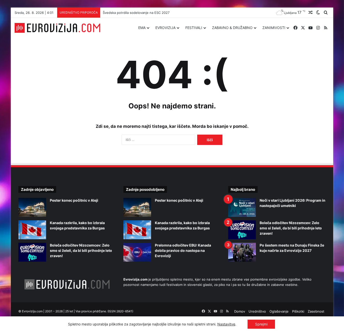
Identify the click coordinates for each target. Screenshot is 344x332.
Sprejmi (261, 324)
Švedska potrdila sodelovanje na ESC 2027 (136, 13)
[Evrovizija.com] (57, 28)
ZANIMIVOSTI (273, 27)
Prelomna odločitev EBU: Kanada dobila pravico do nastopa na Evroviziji (183, 250)
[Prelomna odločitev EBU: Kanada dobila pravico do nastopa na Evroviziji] (137, 252)
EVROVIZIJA (165, 27)
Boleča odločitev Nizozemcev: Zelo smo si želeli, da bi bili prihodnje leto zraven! (81, 250)
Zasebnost (316, 311)
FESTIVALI (193, 27)
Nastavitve (226, 324)
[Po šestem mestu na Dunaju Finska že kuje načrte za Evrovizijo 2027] (242, 252)
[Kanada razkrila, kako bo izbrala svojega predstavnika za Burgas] (32, 229)
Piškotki (298, 311)
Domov (239, 311)
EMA (142, 27)
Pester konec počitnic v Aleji (74, 200)
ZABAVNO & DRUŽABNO (232, 27)
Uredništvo (257, 311)
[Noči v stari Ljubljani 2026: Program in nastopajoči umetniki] (242, 207)
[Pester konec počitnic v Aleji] (32, 207)
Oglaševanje (279, 311)
